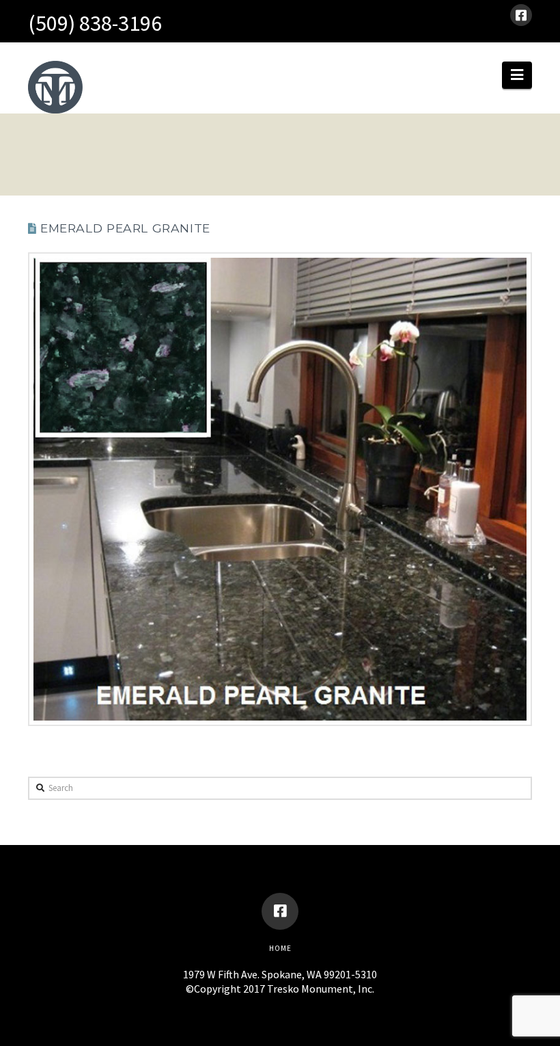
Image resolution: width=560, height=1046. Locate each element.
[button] (517, 75)
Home (280, 948)
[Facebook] (521, 15)
